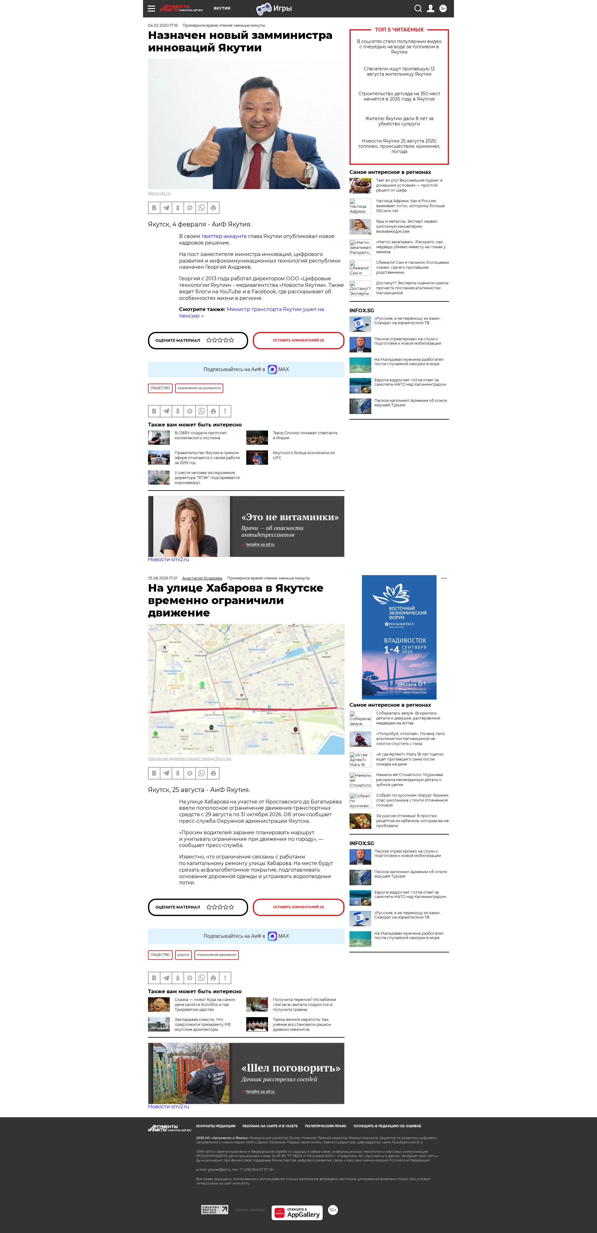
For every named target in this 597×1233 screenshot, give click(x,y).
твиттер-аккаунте (224, 236)
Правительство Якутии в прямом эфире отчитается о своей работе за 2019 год (207, 457)
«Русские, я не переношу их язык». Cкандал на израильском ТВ (407, 320)
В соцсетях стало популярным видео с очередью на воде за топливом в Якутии (399, 47)
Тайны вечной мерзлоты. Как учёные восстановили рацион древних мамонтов (302, 1024)
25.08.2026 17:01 (162, 578)
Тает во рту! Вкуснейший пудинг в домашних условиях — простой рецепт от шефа (409, 185)
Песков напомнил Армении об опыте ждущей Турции (410, 402)
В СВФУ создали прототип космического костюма (201, 435)
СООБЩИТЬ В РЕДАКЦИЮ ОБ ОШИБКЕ (387, 1126)
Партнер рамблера (250, 1210)
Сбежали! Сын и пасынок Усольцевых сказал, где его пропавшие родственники (412, 267)
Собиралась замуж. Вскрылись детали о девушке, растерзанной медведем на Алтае (408, 718)
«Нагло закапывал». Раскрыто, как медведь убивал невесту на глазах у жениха (411, 247)
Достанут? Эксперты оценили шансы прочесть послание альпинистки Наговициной (412, 288)
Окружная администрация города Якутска (189, 758)
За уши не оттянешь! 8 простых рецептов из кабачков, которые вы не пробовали (412, 820)
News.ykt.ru (159, 193)
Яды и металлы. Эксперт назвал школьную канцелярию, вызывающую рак (406, 226)
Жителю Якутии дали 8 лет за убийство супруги (399, 121)
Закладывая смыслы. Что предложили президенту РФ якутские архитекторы (203, 1024)
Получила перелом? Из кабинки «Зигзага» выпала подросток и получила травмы (304, 1004)
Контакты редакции (215, 1126)
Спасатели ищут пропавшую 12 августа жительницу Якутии (399, 71)
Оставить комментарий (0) (298, 340)
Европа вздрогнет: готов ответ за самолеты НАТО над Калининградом (410, 382)
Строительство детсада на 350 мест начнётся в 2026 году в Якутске (399, 96)
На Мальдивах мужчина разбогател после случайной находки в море (409, 361)
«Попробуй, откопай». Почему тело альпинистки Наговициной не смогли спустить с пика (410, 738)
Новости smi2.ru (168, 559)
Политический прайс (325, 1126)
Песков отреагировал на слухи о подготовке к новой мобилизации (407, 341)
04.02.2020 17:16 (163, 25)
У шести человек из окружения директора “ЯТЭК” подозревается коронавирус (207, 477)
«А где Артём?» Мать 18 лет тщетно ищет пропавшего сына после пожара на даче (410, 759)
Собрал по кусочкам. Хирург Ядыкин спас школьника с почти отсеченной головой (412, 800)
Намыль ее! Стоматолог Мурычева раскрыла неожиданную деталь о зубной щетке (409, 779)
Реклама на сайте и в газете (270, 1126)
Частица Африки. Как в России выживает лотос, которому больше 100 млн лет (410, 205)
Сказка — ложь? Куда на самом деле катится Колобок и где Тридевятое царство (205, 1004)
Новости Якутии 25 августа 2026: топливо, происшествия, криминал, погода (399, 146)
